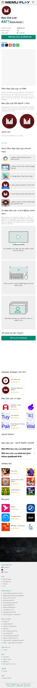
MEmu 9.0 (6, 661)
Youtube (5, 572)
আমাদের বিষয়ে (6, 657)
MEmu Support (7, 579)
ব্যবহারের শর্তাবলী (11, 686)
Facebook (6, 567)
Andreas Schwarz (16, 22)
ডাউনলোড (5, 671)
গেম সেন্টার (5, 650)
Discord (5, 584)
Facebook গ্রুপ (7, 581)
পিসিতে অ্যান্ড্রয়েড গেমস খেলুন (9, 664)
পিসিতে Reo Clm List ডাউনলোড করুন (19, 37)
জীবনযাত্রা (3, 22)
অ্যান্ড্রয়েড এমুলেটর (7, 659)
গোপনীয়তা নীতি (19, 686)
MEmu (15, 2)
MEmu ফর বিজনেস (7, 678)
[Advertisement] (18, 67)
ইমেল (4, 586)
